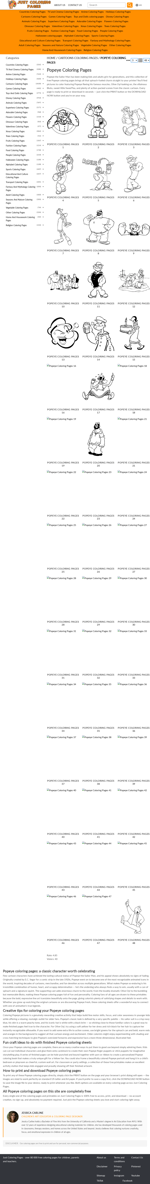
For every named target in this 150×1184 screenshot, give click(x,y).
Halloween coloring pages (49, 35)
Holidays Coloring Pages (118, 11)
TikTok (100, 1180)
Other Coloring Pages (120, 45)
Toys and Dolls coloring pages (89, 16)
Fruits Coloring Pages (38, 30)
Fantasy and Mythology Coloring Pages (110, 40)
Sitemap (101, 1175)
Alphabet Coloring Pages (77, 35)
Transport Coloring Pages (75, 40)
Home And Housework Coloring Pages (62, 50)
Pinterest (136, 1166)
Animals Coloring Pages (34, 21)
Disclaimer (102, 1166)
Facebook (127, 1180)
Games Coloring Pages (60, 16)
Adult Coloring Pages (29, 45)
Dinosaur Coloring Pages (37, 26)
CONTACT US (75, 5)
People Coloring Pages (111, 30)
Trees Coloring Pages (115, 26)
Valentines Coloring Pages (65, 26)
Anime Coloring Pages (92, 11)
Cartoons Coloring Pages (34, 16)
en (140, 5)
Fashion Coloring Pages (63, 30)
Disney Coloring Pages (117, 16)
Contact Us (137, 1157)
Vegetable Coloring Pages (94, 45)
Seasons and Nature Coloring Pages (60, 45)
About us (101, 1157)
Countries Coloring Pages (32, 11)
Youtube (135, 1175)
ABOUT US (59, 5)
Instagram (119, 1175)
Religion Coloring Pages (96, 50)
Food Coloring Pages (87, 30)
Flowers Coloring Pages (116, 21)
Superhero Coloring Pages (61, 21)
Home (51, 58)
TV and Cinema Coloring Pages (63, 11)
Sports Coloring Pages (103, 35)
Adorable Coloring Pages (89, 21)
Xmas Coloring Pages (91, 26)
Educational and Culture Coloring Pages (40, 40)
